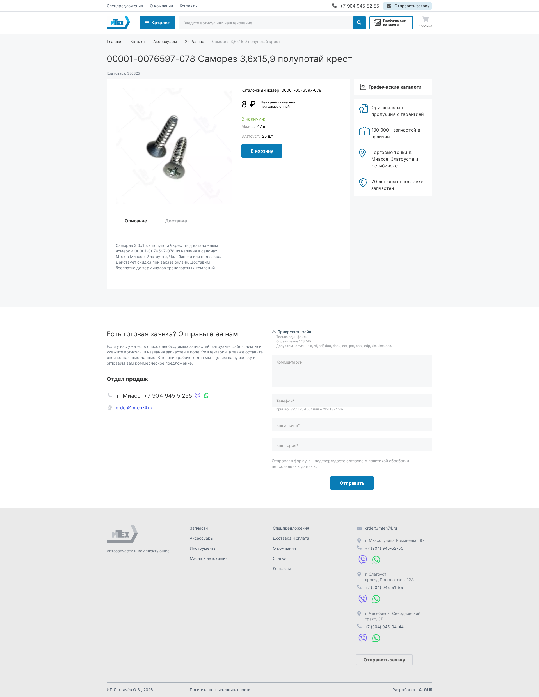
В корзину (262, 151)
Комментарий (289, 362)
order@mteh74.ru (134, 407)
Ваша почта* (288, 425)
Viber (197, 396)
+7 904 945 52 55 (360, 6)
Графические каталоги (394, 22)
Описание (136, 221)
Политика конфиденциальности (220, 689)
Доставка (176, 221)
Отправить (352, 483)
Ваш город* (287, 445)
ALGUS (425, 689)
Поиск (359, 22)
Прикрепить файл (294, 331)
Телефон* (285, 401)
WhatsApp (206, 396)
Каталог (160, 23)
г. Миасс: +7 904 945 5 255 (154, 395)
